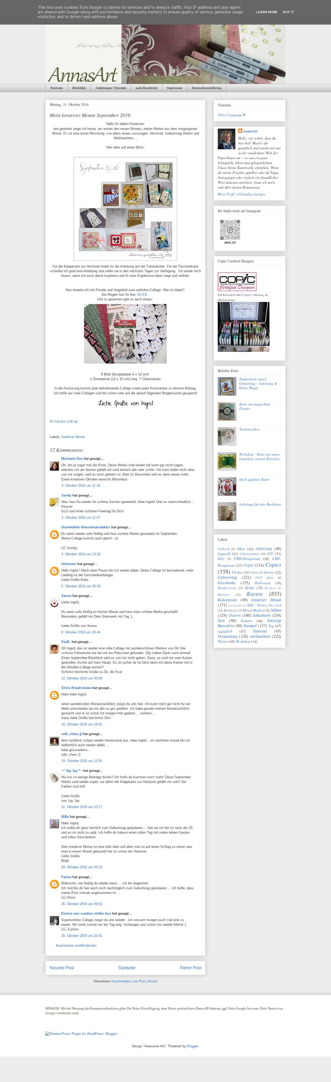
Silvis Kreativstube (76, 688)
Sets (221, 620)
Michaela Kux (72, 459)
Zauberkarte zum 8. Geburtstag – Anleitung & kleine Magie (258, 383)
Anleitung (263, 548)
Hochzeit (224, 594)
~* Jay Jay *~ (71, 771)
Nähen (275, 610)
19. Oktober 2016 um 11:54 (81, 761)
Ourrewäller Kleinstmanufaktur (85, 527)
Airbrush (223, 549)
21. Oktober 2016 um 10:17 (81, 807)
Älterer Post (190, 968)
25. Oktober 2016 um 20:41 (81, 936)
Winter (223, 641)
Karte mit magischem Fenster (254, 406)
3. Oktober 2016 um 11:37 (80, 518)
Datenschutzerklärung (207, 88)
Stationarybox (249, 429)
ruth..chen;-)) (71, 734)
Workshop (243, 641)
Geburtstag (227, 577)
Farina (66, 877)
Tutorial (260, 631)
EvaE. (66, 642)
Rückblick (79, 88)
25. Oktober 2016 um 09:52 (81, 904)
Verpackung (227, 636)
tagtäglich (225, 631)
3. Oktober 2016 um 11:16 (80, 485)
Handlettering (227, 588)
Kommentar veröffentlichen (76, 945)
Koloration (227, 600)
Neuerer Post (62, 968)
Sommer (246, 620)
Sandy (66, 495)
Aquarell (224, 553)
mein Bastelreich (146, 88)
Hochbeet (270, 588)
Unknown (68, 564)
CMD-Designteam (247, 558)
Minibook (230, 610)
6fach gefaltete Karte (254, 479)
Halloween (262, 582)
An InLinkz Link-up (64, 421)
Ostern (234, 615)
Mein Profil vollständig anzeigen (241, 193)
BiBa (65, 817)
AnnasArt (250, 131)
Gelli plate (264, 577)
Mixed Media (252, 610)
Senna (66, 596)
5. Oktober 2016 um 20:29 (80, 586)
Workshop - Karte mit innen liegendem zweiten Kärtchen (259, 456)
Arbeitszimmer (249, 554)
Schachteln (261, 615)
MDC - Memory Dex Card (264, 605)
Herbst (249, 587)
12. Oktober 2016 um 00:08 (81, 678)
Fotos (254, 572)
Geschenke (227, 583)
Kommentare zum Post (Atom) (134, 981)
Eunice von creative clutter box (86, 913)
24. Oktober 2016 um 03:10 (81, 867)
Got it (288, 12)
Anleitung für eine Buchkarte (260, 504)
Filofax (237, 572)
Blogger (192, 1046)
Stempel (250, 625)
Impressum (174, 88)
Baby (221, 559)
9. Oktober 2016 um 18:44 (80, 632)
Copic (249, 565)
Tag (271, 625)
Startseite (56, 88)
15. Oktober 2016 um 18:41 (81, 724)
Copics (247, 294)
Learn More (266, 12)
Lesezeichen (235, 605)
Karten (254, 593)
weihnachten (260, 636)
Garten (269, 572)
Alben (241, 548)
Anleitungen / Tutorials (111, 88)
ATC (270, 553)
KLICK (143, 295)
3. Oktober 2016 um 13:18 (80, 554)
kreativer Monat (73, 437)
